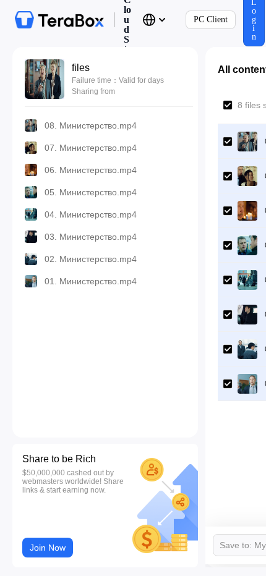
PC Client (211, 19)
